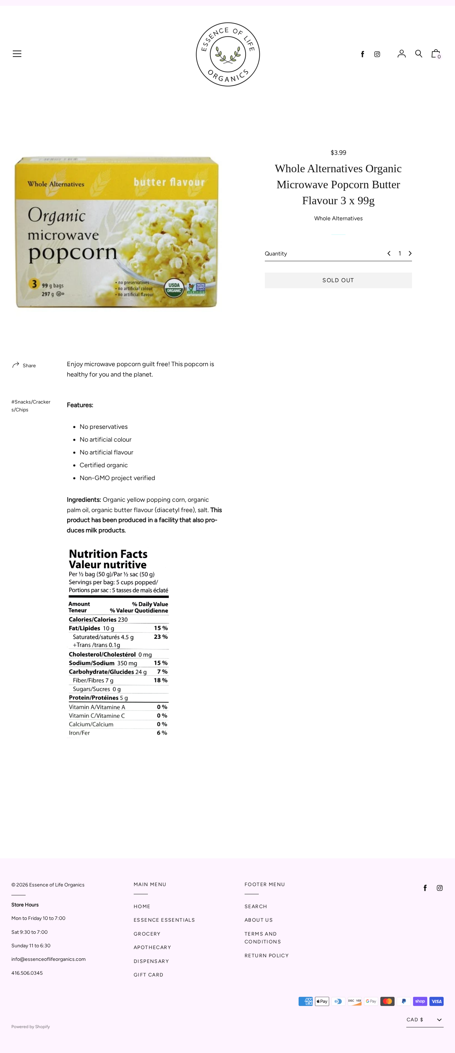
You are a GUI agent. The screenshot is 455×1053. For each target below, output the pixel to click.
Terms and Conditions (263, 938)
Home (142, 907)
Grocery (147, 934)
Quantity (276, 253)
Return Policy (267, 956)
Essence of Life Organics (57, 885)
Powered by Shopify (30, 1026)
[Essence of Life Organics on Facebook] (362, 54)
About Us (259, 920)
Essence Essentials (164, 920)
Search (256, 907)
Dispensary (151, 961)
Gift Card (149, 975)
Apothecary (152, 947)
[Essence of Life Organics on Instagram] (377, 54)
